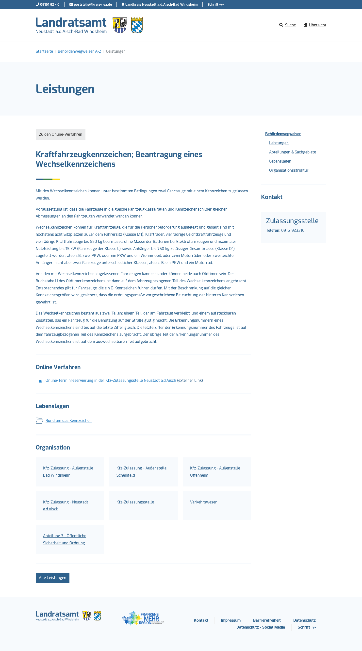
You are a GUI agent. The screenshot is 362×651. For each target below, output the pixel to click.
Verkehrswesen (203, 502)
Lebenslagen (280, 161)
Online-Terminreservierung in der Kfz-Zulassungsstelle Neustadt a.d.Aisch (111, 380)
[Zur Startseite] (89, 25)
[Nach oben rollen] (351, 640)
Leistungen (279, 143)
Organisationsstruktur (289, 170)
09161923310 (293, 230)
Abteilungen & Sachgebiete (292, 152)
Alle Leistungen (52, 577)
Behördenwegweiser (283, 134)
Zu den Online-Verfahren (60, 134)
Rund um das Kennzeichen (69, 420)
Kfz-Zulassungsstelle (135, 502)
